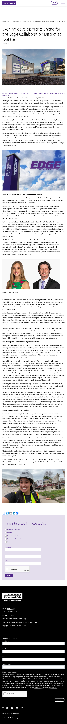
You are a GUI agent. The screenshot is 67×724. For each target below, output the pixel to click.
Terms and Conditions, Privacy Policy (45, 687)
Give (54, 3)
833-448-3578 (12, 612)
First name (8, 547)
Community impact (25, 21)
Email (6, 561)
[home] (9, 3)
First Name (5, 641)
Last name (8, 554)
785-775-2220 (9, 615)
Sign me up (59, 700)
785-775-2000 (11, 608)
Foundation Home (6, 21)
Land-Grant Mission (13, 536)
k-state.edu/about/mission (42, 380)
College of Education (13, 529)
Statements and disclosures (10, 713)
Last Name (5, 649)
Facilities (10, 533)
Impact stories (16, 21)
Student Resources (13, 542)
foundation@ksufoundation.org (16, 619)
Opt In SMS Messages (10, 672)
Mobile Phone (6, 664)
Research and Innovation (15, 539)
